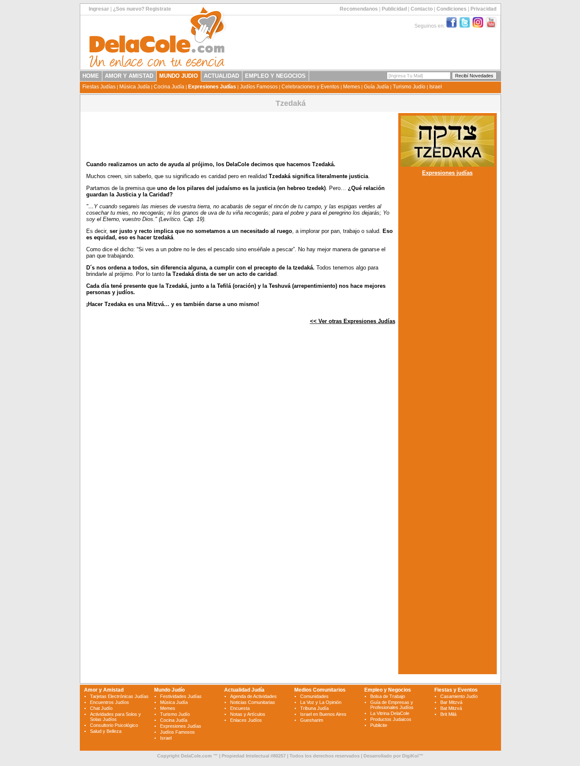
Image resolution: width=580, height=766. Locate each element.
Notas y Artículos (247, 714)
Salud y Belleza (105, 731)
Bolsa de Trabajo (387, 696)
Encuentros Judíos (109, 702)
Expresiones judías (447, 173)
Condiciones (451, 9)
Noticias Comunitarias (252, 702)
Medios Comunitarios (320, 690)
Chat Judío (101, 708)
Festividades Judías (181, 696)
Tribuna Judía (314, 708)
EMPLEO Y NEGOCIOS (275, 76)
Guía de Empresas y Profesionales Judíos (392, 705)
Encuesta (240, 708)
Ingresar (99, 9)
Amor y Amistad (104, 690)
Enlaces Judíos (246, 720)
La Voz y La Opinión (320, 702)
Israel (435, 87)
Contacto (422, 9)
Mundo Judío (169, 690)
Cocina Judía (169, 87)
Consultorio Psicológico (114, 725)
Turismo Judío (409, 87)
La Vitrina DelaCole (389, 713)
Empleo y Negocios (387, 690)
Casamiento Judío (459, 696)
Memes (351, 87)
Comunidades (314, 696)
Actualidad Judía (244, 690)
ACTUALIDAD (221, 76)
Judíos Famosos (259, 87)
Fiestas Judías (98, 87)
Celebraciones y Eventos (310, 87)
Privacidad (483, 9)
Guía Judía (376, 87)
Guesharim (311, 720)
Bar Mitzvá (451, 702)
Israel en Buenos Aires (323, 714)
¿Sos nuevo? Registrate (142, 9)
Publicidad (394, 9)
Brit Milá (448, 714)
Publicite (378, 725)
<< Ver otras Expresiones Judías (352, 321)
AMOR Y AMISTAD (129, 76)
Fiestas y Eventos (456, 690)
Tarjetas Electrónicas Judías (119, 696)
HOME (90, 76)
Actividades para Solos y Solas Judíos (115, 717)
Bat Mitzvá (451, 708)
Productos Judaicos (390, 719)
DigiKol (410, 755)
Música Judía (134, 87)
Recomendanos (359, 9)
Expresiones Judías (212, 87)
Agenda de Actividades (253, 696)
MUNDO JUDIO (178, 76)
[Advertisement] (240, 431)
